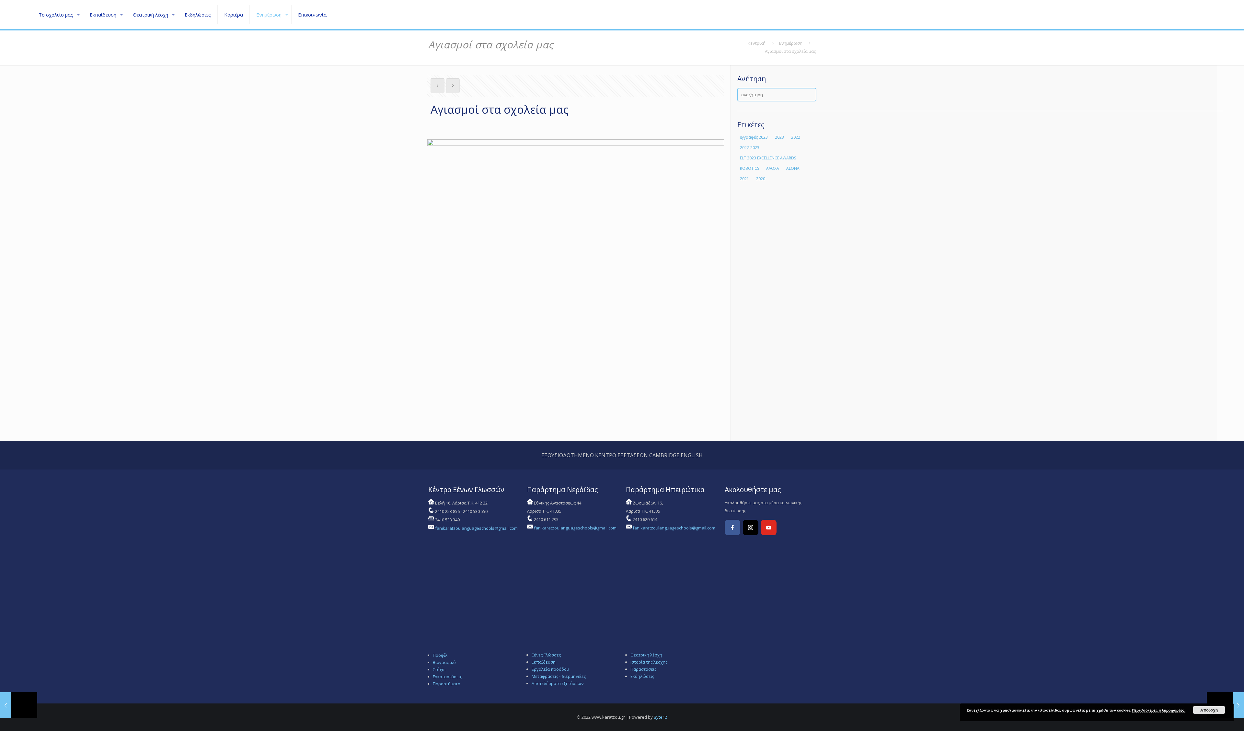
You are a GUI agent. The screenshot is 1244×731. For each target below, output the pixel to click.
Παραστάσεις (643, 669)
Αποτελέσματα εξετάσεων (557, 683)
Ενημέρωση (790, 43)
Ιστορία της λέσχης (648, 662)
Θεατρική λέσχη (646, 655)
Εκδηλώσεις (642, 676)
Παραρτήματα (446, 684)
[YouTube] (769, 527)
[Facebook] (732, 527)
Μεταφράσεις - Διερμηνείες (559, 676)
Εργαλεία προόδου (550, 669)
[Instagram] (750, 527)
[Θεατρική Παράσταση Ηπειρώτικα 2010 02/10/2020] (18, 705)
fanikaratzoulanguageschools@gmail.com (476, 528)
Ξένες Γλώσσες (546, 655)
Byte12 (660, 717)
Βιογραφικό (444, 662)
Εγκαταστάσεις (447, 676)
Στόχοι (439, 669)
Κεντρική (757, 43)
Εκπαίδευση (544, 662)
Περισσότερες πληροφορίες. (1158, 710)
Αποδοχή (1209, 710)
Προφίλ (440, 655)
